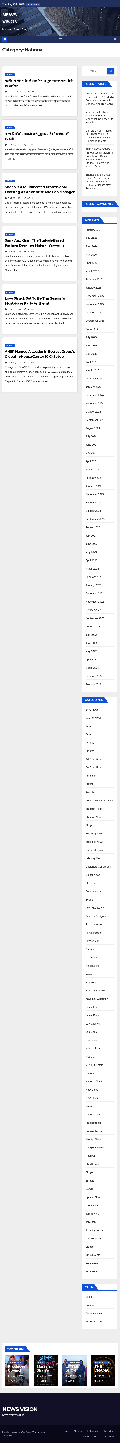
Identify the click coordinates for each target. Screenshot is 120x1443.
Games (90, 949)
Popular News (94, 1131)
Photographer (93, 1123)
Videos (90, 1246)
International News (96, 990)
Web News (92, 1263)
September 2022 (95, 618)
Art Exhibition (93, 759)
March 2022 (92, 668)
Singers (90, 1180)
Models (90, 1056)
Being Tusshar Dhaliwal (99, 800)
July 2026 (91, 238)
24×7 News (92, 709)
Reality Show (93, 1139)
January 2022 (93, 684)
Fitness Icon (92, 941)
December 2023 (95, 494)
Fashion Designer (96, 916)
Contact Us (109, 1431)
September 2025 (95, 320)
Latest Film (92, 1007)
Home (66, 1431)
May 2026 (91, 254)
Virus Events (93, 1255)
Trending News (94, 1230)
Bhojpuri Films (94, 808)
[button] (115, 39)
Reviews (90, 1156)
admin (31, 92)
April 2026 (91, 263)
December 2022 (95, 593)
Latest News (93, 1023)
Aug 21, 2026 (74, 1376)
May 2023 (91, 552)
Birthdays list (93, 1431)
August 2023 (93, 527)
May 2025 (91, 354)
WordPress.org (94, 1321)
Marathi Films (93, 1048)
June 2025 (92, 345)
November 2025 (95, 304)
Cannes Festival (95, 850)
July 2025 (91, 337)
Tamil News (92, 1213)
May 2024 (91, 453)
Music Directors (94, 1065)
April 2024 (91, 461)
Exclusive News (95, 908)
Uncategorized (94, 1238)
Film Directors (94, 932)
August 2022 (93, 626)
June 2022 (92, 643)
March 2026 (92, 271)
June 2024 (92, 444)
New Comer (92, 1089)
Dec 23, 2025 (15, 92)
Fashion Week (94, 924)
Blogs (89, 825)
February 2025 (94, 378)
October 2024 (93, 411)
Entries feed (92, 1305)
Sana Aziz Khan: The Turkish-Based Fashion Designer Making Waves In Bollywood (34, 245)
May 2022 (91, 651)
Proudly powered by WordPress (16, 1432)
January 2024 (93, 486)
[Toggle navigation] (60, 39)
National (10, 74)
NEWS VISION (20, 1409)
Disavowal (84, 1436)
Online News (93, 1114)
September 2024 (95, 420)
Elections (91, 883)
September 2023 (95, 519)
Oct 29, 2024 (15, 145)
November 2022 (95, 601)
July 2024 (91, 436)
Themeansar (7, 1435)
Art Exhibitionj (94, 767)
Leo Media (92, 1032)
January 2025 (93, 387)
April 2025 (91, 362)
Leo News (91, 1040)
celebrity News (94, 858)
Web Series (92, 1271)
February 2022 (94, 676)
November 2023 (95, 502)
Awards (90, 792)
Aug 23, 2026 (17, 1376)
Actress (90, 742)
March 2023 (92, 568)
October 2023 (93, 511)
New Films (92, 1098)
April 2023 (91, 560)
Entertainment (94, 891)
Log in (89, 1297)
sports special (93, 1205)
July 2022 (91, 634)
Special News (93, 1197)
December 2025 (95, 296)
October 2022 (93, 610)
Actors (89, 734)
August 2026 (93, 230)
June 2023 (92, 544)
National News (94, 1081)
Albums (90, 751)
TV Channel (108, 1436)
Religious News (95, 1147)
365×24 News (93, 718)
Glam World (92, 957)
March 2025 (92, 370)
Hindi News (92, 965)
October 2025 (93, 312)
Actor (89, 726)
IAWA (89, 974)
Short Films (92, 1164)
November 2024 (95, 403)
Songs (89, 1189)
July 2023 (91, 535)
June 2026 (92, 246)
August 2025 (93, 329)
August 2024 (93, 428)
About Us (78, 1431)
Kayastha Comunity (97, 999)
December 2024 (95, 395)
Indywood (91, 982)
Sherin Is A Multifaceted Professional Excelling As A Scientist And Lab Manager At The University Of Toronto (40, 192)
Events (89, 899)
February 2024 (94, 477)
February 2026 (94, 279)
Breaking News (94, 833)
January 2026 (93, 287)
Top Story (91, 1222)
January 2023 (93, 585)
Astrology (91, 775)
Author (89, 784)
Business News (94, 842)
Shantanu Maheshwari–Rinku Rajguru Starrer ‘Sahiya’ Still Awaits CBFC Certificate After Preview (99, 181)
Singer (89, 1172)
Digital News (93, 875)
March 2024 (92, 469)
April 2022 (91, 659)
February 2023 (94, 577)
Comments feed (95, 1313)
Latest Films (92, 1015)
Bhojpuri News (94, 817)
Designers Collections (98, 866)
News (89, 1106)
